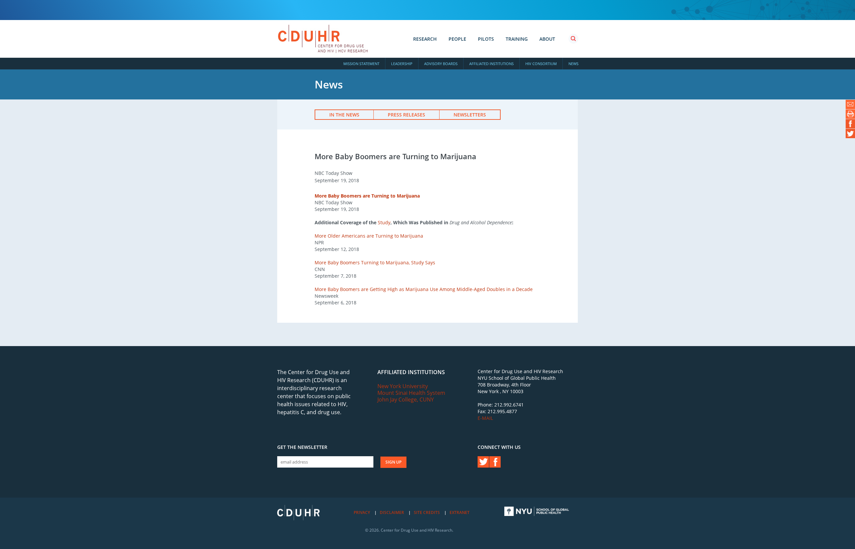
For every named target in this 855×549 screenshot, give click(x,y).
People (457, 39)
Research (425, 39)
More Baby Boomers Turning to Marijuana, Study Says (375, 262)
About (547, 39)
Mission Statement (361, 63)
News (573, 63)
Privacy (362, 512)
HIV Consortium (541, 63)
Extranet (460, 512)
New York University (402, 386)
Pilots (486, 39)
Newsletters (470, 114)
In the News (344, 114)
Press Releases (406, 114)
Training (517, 39)
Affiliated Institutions (491, 63)
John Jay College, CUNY (405, 399)
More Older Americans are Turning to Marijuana (369, 236)
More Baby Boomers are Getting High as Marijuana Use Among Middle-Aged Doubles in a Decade (424, 289)
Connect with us (499, 447)
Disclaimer (392, 512)
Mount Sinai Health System (411, 392)
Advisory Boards (441, 63)
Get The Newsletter (302, 447)
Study (384, 222)
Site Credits (427, 512)
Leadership (401, 63)
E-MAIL (485, 418)
